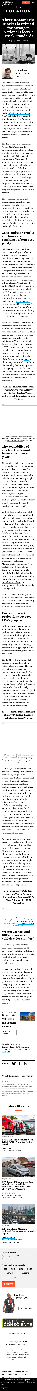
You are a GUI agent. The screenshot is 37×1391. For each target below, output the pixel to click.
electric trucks (7, 1049)
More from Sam (27, 1076)
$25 (5, 1269)
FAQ (3, 1374)
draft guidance (23, 301)
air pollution (10, 1047)
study (26, 359)
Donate (26, 3)
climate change (26, 1047)
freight (18, 1049)
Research (23, 338)
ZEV (8, 1052)
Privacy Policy (7, 1371)
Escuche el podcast (18, 1333)
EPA (14, 1049)
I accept (4, 1388)
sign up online (19, 1344)
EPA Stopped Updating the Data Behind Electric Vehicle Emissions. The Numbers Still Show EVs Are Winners (17, 1185)
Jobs (16, 1374)
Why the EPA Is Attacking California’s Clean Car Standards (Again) (18, 1231)
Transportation (15, 1044)
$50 (13, 1269)
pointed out (18, 180)
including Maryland (11, 582)
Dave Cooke (6, 1148)
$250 (29, 1269)
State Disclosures (21, 1371)
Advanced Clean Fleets (12, 808)
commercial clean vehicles (17, 289)
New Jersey (21, 564)
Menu (33, 2)
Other (26, 1273)
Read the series (7, 1032)
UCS (18, 1256)
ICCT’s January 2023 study (15, 440)
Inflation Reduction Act (19, 113)
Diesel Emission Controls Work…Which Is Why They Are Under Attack (18, 1142)
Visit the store (26, 1308)
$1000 (10, 1273)
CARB (18, 1047)
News (10, 1374)
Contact (23, 1374)
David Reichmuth (8, 1193)
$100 (21, 1269)
